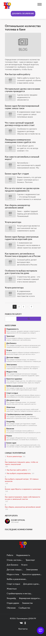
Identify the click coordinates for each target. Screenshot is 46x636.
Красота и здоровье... (32, 574)
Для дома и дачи (13, 400)
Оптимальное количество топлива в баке (23, 28)
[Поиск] (28, 319)
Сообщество (24, 608)
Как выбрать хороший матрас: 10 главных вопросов (22, 480)
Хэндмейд (10, 421)
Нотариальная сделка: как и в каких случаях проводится (22, 90)
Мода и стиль (11, 372)
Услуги (9, 350)
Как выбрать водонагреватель (19, 473)
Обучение (11, 608)
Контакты (23, 629)
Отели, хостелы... (15, 560)
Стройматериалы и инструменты (19, 414)
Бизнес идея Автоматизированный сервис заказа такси (22, 107)
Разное (9, 436)
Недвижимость (12, 329)
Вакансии (10, 429)
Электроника (11, 365)
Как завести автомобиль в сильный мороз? (22, 158)
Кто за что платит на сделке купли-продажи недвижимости (22, 189)
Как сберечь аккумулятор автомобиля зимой (17, 206)
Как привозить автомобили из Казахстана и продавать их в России (22, 255)
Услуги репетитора (14, 288)
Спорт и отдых (12, 393)
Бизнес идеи (11, 443)
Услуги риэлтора (13, 222)
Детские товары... (15, 570)
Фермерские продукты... (30, 598)
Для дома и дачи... (31, 584)
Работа (10, 555)
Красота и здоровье (14, 379)
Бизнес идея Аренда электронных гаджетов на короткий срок (22, 238)
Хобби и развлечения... (17, 579)
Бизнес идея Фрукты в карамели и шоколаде (23, 489)
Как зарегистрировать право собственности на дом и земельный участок (22, 498)
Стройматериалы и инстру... (19, 594)
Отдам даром (13, 603)
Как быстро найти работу (17, 74)
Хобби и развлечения (14, 386)
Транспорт (10, 336)
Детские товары (12, 357)
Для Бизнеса (11, 343)
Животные (10, 407)
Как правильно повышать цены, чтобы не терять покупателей (21, 463)
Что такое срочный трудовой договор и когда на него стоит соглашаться (20, 124)
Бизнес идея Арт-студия (17, 174)
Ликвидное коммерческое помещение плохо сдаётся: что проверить (20, 141)
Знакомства (27, 603)
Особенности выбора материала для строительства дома (21, 272)
